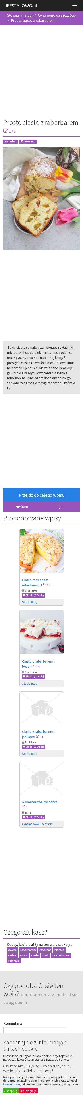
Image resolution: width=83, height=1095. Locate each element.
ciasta (24, 955)
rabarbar (11, 141)
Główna (13, 15)
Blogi (28, 15)
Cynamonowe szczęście (57, 15)
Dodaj (40, 595)
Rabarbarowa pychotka (39, 802)
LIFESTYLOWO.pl (20, 5)
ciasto (35, 955)
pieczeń (59, 949)
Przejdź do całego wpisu (41, 495)
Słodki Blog (29, 602)
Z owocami (28, 141)
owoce (12, 949)
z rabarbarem (61, 955)
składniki (14, 960)
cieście (12, 955)
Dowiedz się (11, 1084)
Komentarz (12, 1023)
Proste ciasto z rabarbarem (33, 20)
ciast (45, 955)
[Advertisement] (41, 70)
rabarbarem (28, 949)
